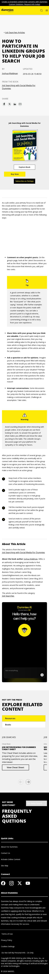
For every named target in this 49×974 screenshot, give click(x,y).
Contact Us (5, 853)
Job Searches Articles (15, 32)
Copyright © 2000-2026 (10, 958)
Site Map (4, 865)
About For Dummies (9, 847)
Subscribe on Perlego (24, 181)
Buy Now (15, 174)
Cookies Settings (8, 946)
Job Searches (8, 596)
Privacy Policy (6, 940)
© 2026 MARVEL (7, 971)
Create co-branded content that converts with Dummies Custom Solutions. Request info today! (24, 3)
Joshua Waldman (10, 73)
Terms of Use (7, 934)
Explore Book (24, 167)
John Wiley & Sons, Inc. (32, 958)
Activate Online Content (10, 859)
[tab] (23, 718)
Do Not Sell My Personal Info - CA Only (17, 952)
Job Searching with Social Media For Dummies (18, 87)
